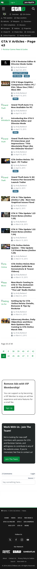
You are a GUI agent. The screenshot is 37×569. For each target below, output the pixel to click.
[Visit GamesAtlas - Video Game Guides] (29, 552)
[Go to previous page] (8, 351)
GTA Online (26, 14)
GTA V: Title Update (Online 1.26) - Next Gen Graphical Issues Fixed (23, 200)
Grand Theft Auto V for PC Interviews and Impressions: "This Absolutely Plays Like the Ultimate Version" (22, 143)
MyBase (3, 2)
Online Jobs (31, 32)
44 (9, 356)
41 (28, 351)
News (13, 518)
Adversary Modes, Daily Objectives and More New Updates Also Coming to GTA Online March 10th (23, 324)
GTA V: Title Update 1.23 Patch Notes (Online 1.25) (23, 216)
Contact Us (12, 558)
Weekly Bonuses (25, 35)
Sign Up (9, 408)
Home (6, 518)
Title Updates (7, 18)
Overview (15, 14)
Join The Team (12, 459)
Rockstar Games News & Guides (15, 49)
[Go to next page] (28, 356)
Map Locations (22, 18)
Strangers (6, 28)
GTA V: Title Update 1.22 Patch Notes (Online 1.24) (23, 232)
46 (18, 356)
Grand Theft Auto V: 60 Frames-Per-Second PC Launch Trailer (23, 179)
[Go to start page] (3, 351)
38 (13, 351)
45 (13, 356)
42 (33, 351)
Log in (13, 2)
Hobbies (17, 28)
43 (4, 356)
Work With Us (21, 561)
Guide (27, 76)
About (5, 558)
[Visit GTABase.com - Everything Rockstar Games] (17, 552)
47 (23, 356)
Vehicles (6, 21)
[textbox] (18, 482)
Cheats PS (6, 32)
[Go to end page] (33, 356)
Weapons (16, 21)
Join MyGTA (29, 2)
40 (23, 351)
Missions (22, 25)
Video (15, 99)
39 (18, 351)
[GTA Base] (18, 9)
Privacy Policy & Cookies (26, 558)
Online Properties (9, 35)
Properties (27, 28)
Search (13, 561)
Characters (27, 21)
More (27, 525)
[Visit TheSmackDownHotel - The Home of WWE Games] (6, 552)
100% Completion (9, 25)
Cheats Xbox (18, 32)
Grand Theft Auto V (20, 73)
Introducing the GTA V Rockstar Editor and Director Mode (22, 121)
